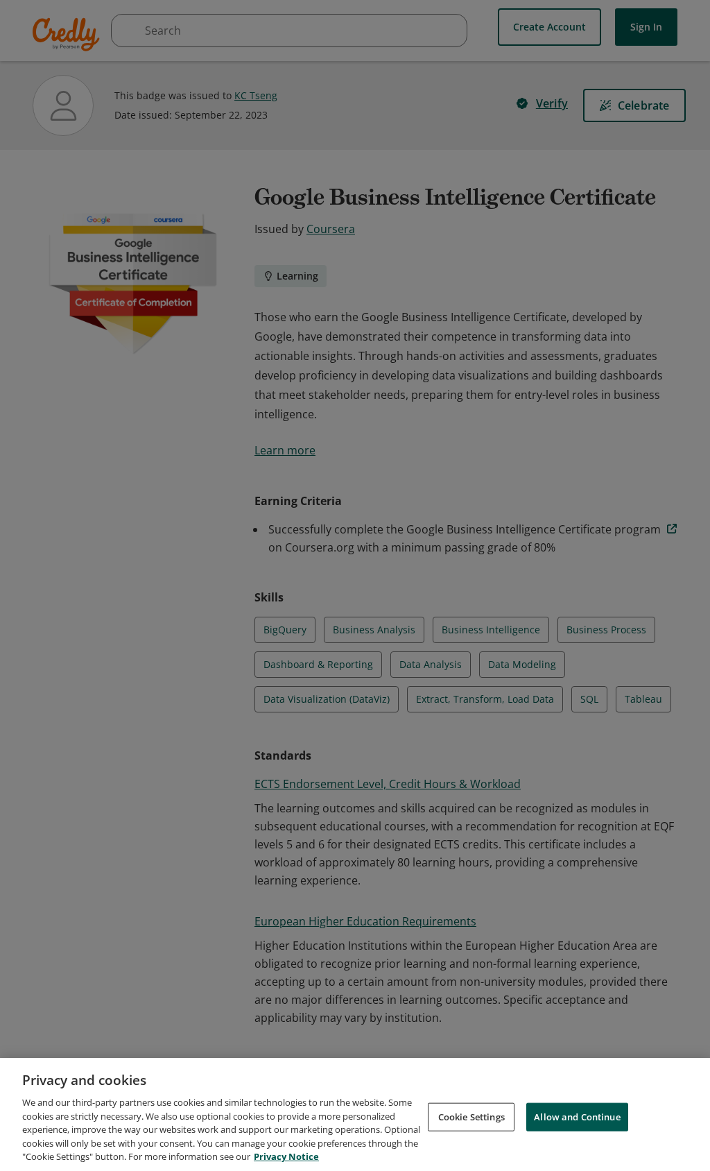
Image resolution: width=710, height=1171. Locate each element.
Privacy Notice (286, 1156)
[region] (355, 1114)
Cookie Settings (471, 1116)
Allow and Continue (577, 1116)
